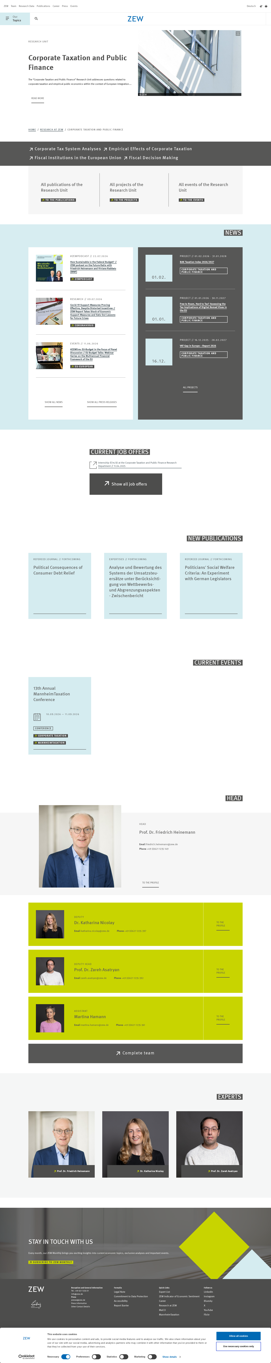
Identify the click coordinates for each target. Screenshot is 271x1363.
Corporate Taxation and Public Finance (198, 270)
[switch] (96, 1356)
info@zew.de (77, 1294)
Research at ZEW (51, 130)
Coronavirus (84, 325)
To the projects (125, 200)
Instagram (209, 1296)
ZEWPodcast (83, 279)
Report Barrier (121, 1305)
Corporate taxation (52, 736)
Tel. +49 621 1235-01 (80, 1291)
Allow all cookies (238, 1336)
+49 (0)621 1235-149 (153, 849)
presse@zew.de (78, 1300)
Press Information (79, 1303)
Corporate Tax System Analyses (68, 149)
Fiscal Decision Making (153, 158)
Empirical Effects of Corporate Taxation (150, 149)
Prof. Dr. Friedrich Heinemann (73, 1171)
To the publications (60, 200)
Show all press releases (102, 402)
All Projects (190, 387)
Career (56, 6)
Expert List (164, 1292)
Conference (43, 728)
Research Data (26, 6)
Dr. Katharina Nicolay (152, 1171)
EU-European (84, 366)
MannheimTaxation (51, 743)
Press (65, 6)
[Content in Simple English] (266, 6)
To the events (193, 200)
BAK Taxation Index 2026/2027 (197, 262)
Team (13, 6)
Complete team (138, 1053)
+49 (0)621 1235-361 (130, 1025)
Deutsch (251, 6)
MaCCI (162, 1310)
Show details (169, 1356)
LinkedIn (208, 1292)
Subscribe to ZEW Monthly (52, 1262)
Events (74, 6)
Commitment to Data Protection (131, 1296)
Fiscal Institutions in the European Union (78, 158)
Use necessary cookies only (238, 1346)
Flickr (207, 1315)
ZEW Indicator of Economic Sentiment (179, 1296)
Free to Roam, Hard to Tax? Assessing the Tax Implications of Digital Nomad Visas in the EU (203, 307)
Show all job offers (129, 484)
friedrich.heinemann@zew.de (158, 844)
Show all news (54, 402)
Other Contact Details (80, 1307)
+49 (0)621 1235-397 (131, 931)
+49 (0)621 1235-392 (128, 978)
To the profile (150, 883)
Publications (43, 6)
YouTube (208, 1310)
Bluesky (208, 1301)
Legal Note (119, 1292)
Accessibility (121, 1301)
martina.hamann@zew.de (91, 1025)
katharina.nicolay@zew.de (91, 931)
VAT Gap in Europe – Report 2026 (198, 346)
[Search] (36, 19)
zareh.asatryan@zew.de (90, 978)
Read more (37, 98)
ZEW (6, 6)
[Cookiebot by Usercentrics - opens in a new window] (26, 1357)
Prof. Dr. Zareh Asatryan (224, 1171)
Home (32, 130)
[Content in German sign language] (261, 6)
